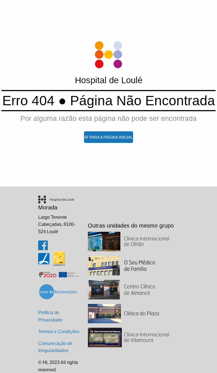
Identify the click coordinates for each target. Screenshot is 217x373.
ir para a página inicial (108, 137)
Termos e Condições (58, 331)
